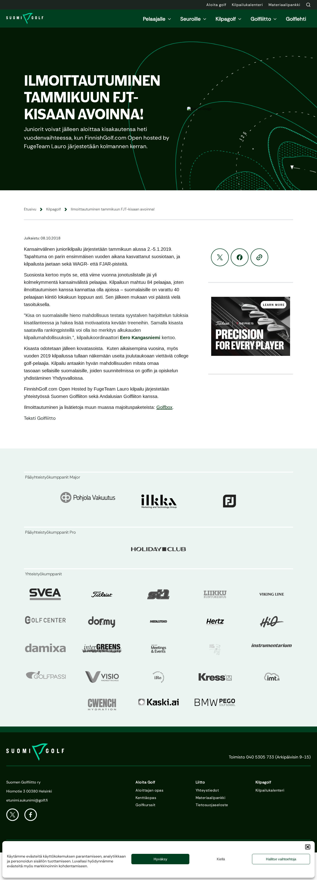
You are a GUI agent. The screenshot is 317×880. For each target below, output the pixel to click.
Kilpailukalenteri (270, 790)
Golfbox (164, 407)
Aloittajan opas (149, 790)
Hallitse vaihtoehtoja (281, 859)
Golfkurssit (145, 805)
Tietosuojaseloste (212, 805)
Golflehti (296, 19)
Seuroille (190, 19)
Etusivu (30, 209)
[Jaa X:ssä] (220, 257)
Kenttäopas (146, 797)
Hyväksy (160, 859)
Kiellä (221, 859)
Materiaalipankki (211, 797)
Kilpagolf (226, 19)
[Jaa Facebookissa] (240, 257)
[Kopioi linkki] (259, 257)
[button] (307, 847)
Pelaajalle (154, 19)
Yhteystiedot (207, 790)
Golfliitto (261, 19)
